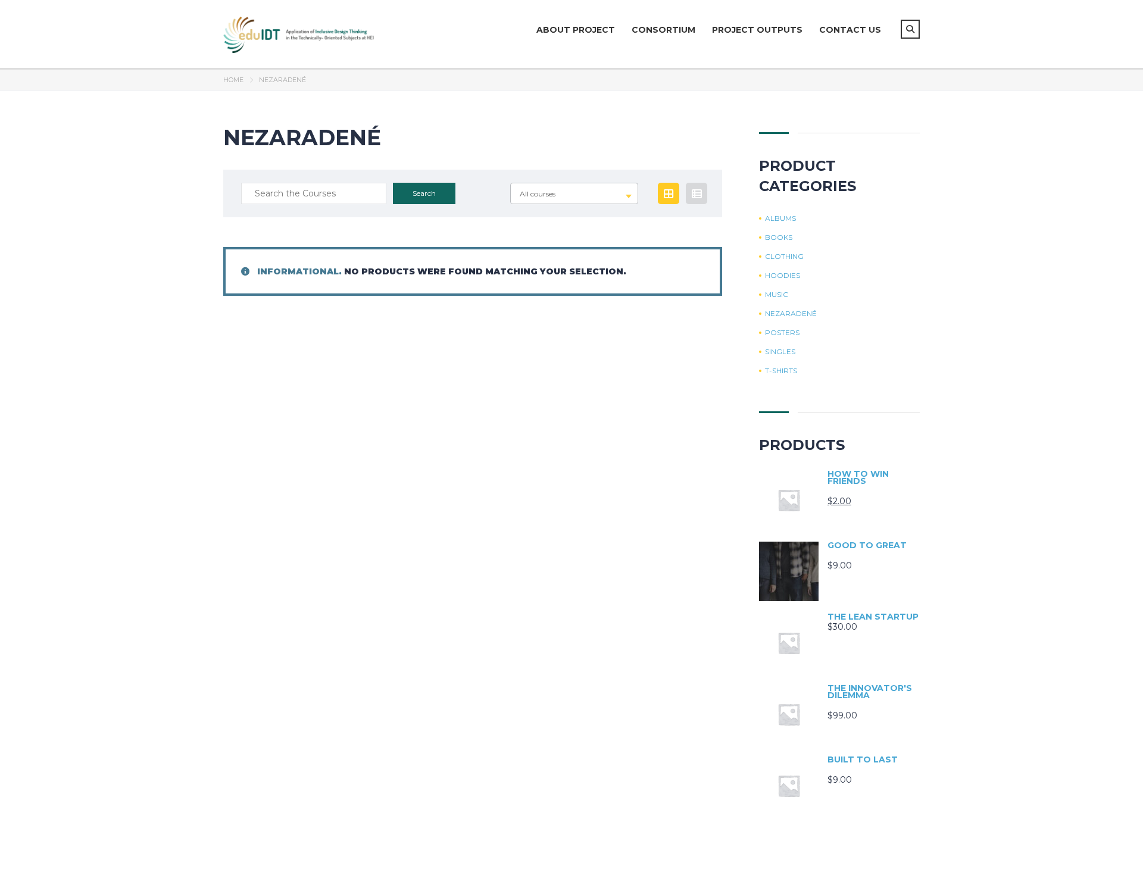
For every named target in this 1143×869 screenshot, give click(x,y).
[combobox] (574, 193)
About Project (575, 29)
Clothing (784, 256)
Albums (780, 218)
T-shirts (781, 370)
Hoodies (782, 275)
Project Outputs (757, 29)
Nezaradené (791, 313)
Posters (782, 332)
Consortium (663, 29)
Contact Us (850, 29)
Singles (780, 351)
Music (776, 294)
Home (233, 80)
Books (778, 237)
